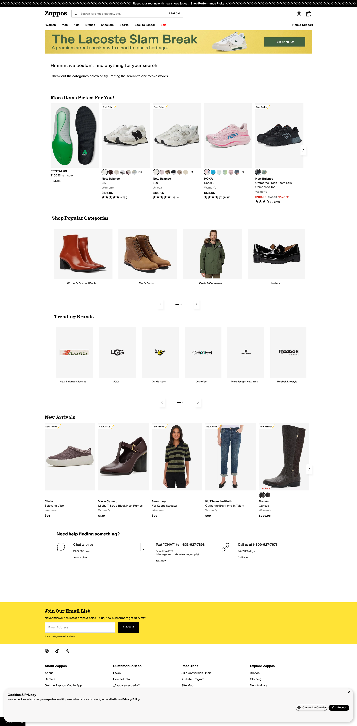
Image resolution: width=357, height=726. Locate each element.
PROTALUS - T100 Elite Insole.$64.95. (75, 143)
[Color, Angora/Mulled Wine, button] (128, 172)
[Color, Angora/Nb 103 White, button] (134, 172)
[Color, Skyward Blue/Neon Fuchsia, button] (213, 172)
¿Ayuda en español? (126, 685)
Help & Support (302, 25)
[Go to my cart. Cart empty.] (308, 13)
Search (174, 13)
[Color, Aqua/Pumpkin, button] (264, 172)
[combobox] (118, 13)
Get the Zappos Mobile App (63, 685)
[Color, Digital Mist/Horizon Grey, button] (123, 172)
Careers (50, 679)
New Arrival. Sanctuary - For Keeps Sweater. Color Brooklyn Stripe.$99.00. (177, 470)
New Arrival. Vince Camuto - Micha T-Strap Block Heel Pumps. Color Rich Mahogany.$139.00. (123, 470)
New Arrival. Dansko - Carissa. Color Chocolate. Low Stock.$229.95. (284, 470)
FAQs (116, 673)
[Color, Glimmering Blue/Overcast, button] (225, 172)
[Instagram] (47, 651)
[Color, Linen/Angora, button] (117, 172)
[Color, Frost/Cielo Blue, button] (219, 172)
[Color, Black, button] (268, 495)
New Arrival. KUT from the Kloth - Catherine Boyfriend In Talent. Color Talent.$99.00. (230, 470)
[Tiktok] (57, 651)
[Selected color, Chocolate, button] (262, 495)
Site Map (187, 685)
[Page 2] (181, 304)
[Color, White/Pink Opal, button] (231, 172)
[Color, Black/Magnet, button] (174, 172)
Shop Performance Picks (207, 3)
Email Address (58, 627)
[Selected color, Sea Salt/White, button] (105, 172)
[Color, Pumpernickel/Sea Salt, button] (111, 172)
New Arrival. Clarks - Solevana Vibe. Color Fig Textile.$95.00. (70, 470)
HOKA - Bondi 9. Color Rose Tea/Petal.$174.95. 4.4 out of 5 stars (228, 151)
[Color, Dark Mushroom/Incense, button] (168, 172)
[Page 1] (177, 304)
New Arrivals (258, 685)
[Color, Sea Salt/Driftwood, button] (180, 172)
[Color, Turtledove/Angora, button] (186, 172)
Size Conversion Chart (196, 673)
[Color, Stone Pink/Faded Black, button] (162, 172)
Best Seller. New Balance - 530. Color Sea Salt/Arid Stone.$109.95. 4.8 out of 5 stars (177, 151)
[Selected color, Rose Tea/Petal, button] (207, 172)
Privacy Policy (131, 699)
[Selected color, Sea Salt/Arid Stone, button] (156, 172)
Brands (255, 673)
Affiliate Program (192, 679)
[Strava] (68, 651)
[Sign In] (299, 13)
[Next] (303, 150)
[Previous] (160, 304)
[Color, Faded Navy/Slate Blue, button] (237, 172)
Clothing (255, 679)
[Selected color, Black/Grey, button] (258, 172)
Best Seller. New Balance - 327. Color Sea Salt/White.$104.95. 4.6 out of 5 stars (126, 151)
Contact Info (121, 679)
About (49, 673)
